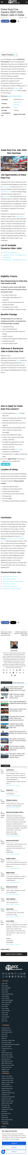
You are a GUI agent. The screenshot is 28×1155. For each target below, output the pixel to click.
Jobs (2, 698)
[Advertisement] (14, 39)
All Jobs (2, 690)
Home (2, 6)
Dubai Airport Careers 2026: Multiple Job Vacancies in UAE (6, 633)
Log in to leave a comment (13, 785)
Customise (14, 1147)
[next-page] (4, 761)
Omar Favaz (14, 650)
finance (3, 541)
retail (22, 536)
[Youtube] (15, 675)
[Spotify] (14, 673)
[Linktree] (24, 976)
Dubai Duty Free (6, 191)
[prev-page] (2, 761)
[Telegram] (12, 976)
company (17, 88)
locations (15, 90)
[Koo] (18, 974)
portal (17, 413)
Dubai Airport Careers (9, 579)
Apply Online (5, 464)
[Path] (4, 673)
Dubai (15, 107)
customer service (12, 538)
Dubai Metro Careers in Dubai (12, 588)
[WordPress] (12, 675)
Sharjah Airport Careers (10, 586)
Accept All (14, 1143)
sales (23, 363)
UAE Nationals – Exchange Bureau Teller (14, 260)
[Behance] (4, 670)
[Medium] (20, 670)
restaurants (19, 216)
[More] (18, 21)
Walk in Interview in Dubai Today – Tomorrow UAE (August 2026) (16, 696)
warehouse (6, 196)
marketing (21, 538)
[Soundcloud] (10, 673)
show (15, 55)
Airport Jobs (7, 6)
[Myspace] (24, 670)
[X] (24, 673)
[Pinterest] (7, 673)
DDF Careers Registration (10, 252)
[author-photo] (14, 648)
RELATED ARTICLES (6, 682)
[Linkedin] (17, 670)
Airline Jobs (3, 757)
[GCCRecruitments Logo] (14, 968)
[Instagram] (14, 670)
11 (26, 17)
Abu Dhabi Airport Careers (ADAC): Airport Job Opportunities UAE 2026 (17, 718)
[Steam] (17, 673)
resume (17, 449)
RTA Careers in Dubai (9, 584)
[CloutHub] (7, 670)
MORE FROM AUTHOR (18, 682)
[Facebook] (10, 670)
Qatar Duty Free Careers (10, 576)
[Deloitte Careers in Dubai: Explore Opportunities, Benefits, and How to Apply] (5, 688)
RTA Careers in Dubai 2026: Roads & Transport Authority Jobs (17, 740)
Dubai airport (6, 187)
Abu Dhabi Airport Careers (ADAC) (13, 581)
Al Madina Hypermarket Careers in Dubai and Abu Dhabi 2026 (20, 633)
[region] (14, 1142)
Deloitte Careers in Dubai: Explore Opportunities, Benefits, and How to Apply (17, 688)
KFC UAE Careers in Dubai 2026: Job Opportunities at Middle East (17, 748)
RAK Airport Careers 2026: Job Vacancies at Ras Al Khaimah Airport (17, 755)
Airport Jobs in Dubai (14, 96)
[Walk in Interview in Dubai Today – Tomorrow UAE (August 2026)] (5, 696)
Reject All (14, 1151)
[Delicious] (9, 974)
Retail (18, 360)
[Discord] (12, 974)
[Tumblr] (20, 673)
